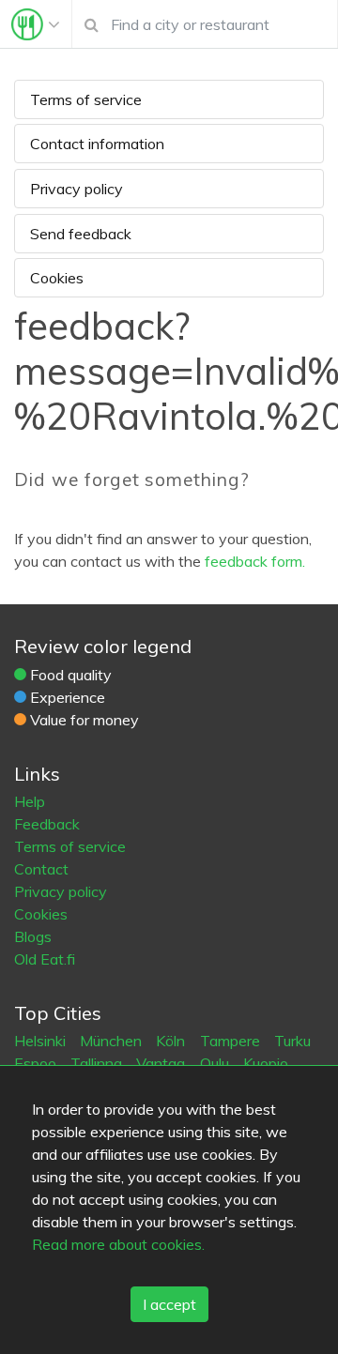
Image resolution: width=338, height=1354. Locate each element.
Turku (292, 1040)
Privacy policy (76, 188)
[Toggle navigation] (35, 24)
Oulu (216, 1063)
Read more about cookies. (118, 1244)
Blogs (33, 936)
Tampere (232, 1040)
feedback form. (255, 561)
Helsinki (41, 1040)
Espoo (37, 1063)
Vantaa (162, 1063)
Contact (41, 869)
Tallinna (98, 1063)
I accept (169, 1304)
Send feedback (80, 233)
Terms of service (86, 99)
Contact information (97, 143)
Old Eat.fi (44, 959)
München (113, 1040)
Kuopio (265, 1063)
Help (29, 801)
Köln (172, 1040)
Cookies (57, 277)
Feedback (47, 823)
